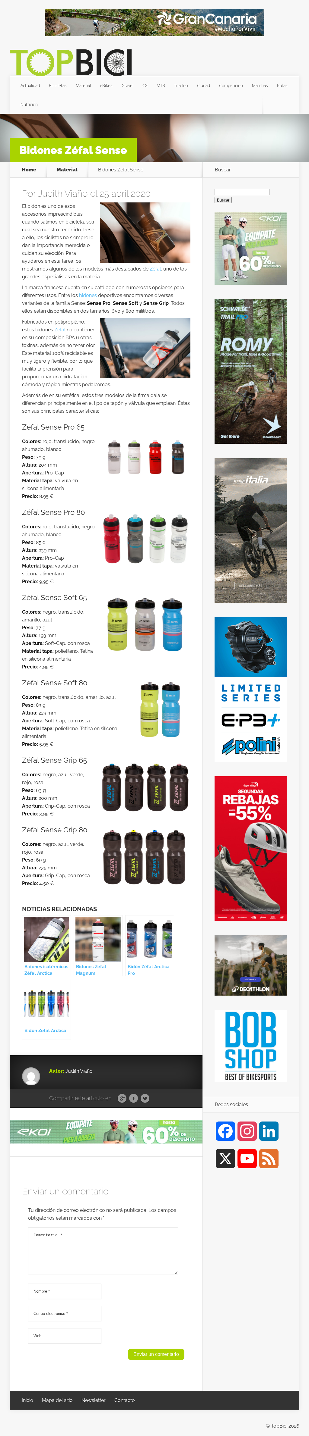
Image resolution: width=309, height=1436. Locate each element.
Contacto (124, 1400)
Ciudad (203, 85)
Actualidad (30, 85)
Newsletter (93, 1400)
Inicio (27, 1400)
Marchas (260, 85)
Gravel (127, 85)
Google (122, 1098)
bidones (88, 295)
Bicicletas (58, 85)
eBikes (106, 85)
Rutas (282, 85)
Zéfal (155, 269)
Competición (231, 85)
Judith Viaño (63, 193)
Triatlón (181, 85)
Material (83, 85)
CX (145, 85)
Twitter (145, 1098)
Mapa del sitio (57, 1400)
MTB (161, 85)
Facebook (133, 1098)
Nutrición (29, 104)
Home (29, 169)
